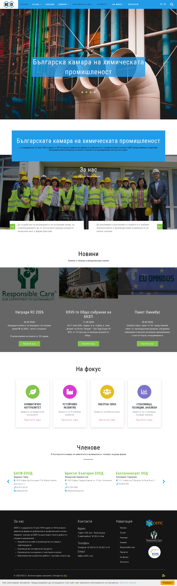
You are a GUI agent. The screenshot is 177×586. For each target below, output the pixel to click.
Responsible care (127, 547)
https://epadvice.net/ (76, 487)
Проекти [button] (102, 4)
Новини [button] (62, 4)
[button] (13, 64)
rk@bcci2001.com (85, 556)
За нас (123, 532)
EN (161, 4)
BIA (65, 575)
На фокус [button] (117, 4)
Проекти (124, 552)
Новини (123, 542)
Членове (49, 4)
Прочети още (29, 344)
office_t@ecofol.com (25, 487)
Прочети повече (128, 583)
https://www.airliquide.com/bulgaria (134, 491)
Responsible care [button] (82, 4)
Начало (24, 4)
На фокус (124, 557)
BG (165, 4)
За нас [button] (36, 4)
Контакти (133, 4)
